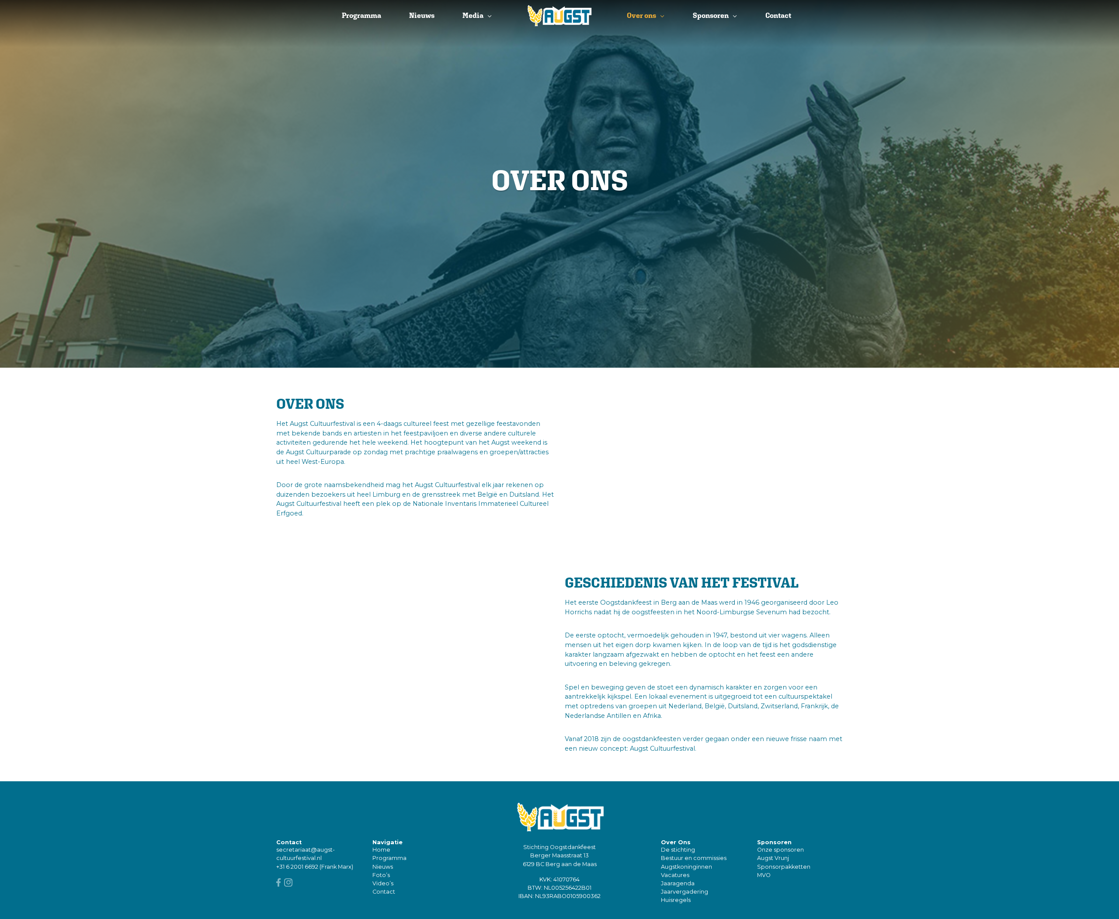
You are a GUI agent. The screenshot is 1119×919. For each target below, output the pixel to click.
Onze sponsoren (780, 849)
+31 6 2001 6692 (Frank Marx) (314, 866)
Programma (361, 15)
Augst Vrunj (773, 858)
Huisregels (676, 900)
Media (472, 15)
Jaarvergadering (684, 891)
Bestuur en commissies (693, 858)
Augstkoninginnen (686, 866)
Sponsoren (711, 15)
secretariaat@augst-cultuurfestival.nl (305, 853)
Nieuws (421, 15)
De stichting (678, 849)
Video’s (382, 883)
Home (381, 849)
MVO (764, 875)
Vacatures (675, 875)
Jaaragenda (678, 883)
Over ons (641, 15)
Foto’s (381, 875)
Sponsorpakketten (783, 866)
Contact (778, 15)
